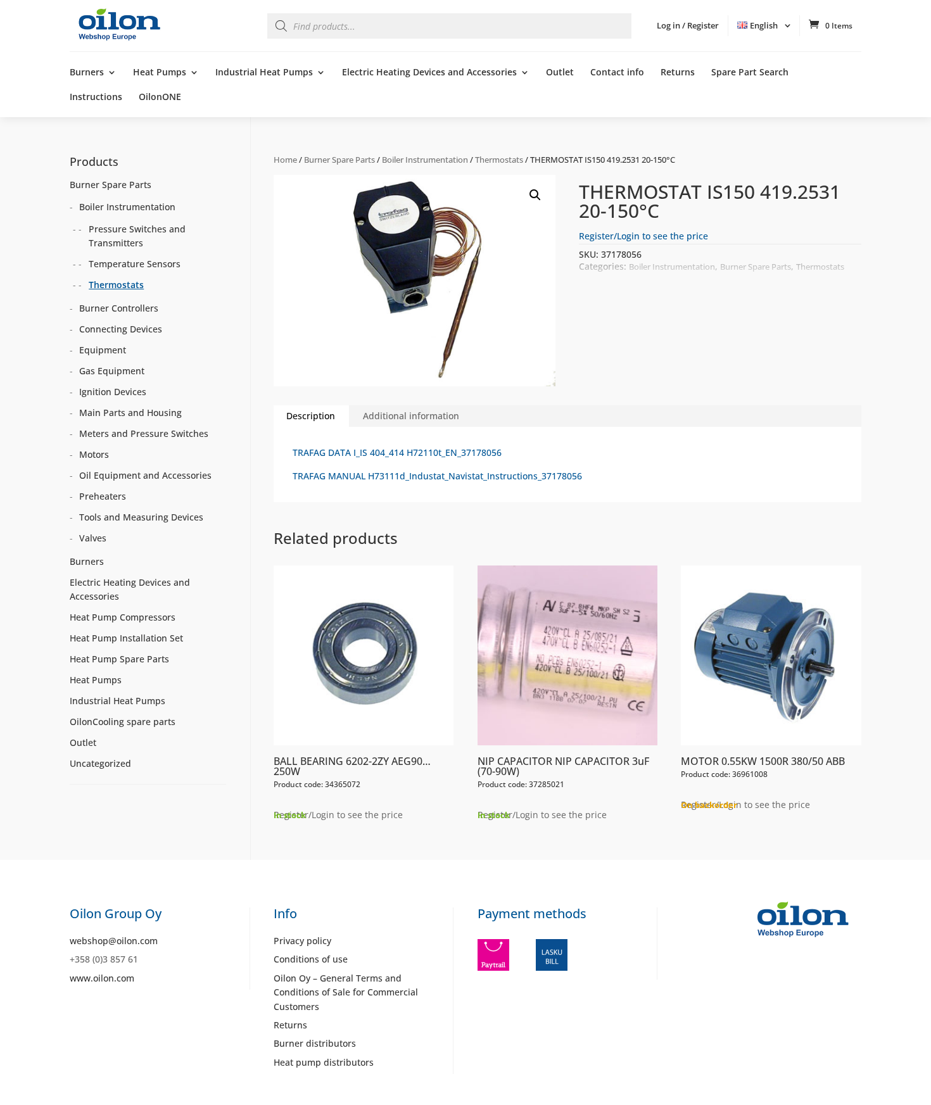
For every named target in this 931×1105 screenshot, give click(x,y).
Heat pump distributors (324, 1062)
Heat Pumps (159, 73)
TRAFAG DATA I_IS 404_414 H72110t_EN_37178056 (397, 452)
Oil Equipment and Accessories (145, 475)
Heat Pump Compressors (122, 617)
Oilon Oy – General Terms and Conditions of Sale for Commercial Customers (346, 992)
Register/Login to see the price (643, 236)
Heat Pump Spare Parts (119, 659)
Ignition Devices (112, 392)
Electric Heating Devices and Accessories (429, 73)
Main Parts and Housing (130, 413)
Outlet (560, 73)
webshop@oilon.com (114, 941)
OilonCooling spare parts (122, 722)
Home (285, 159)
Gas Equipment (111, 371)
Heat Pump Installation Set (126, 638)
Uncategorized (100, 763)
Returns (678, 73)
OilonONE (160, 97)
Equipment (102, 350)
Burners (87, 73)
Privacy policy (302, 941)
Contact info (617, 73)
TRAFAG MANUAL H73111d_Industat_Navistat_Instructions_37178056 (437, 476)
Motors (94, 454)
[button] (535, 195)
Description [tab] (310, 416)
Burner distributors (315, 1043)
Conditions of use (311, 959)
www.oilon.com (102, 978)
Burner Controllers (118, 308)
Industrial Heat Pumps (264, 73)
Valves (92, 538)
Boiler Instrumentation (425, 159)
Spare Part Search (749, 73)
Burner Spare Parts (339, 159)
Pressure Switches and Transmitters (137, 236)
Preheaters (102, 496)
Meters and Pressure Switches (143, 433)
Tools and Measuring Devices (141, 517)
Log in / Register (688, 25)
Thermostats (499, 159)
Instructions (96, 97)
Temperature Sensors (134, 264)
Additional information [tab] (411, 416)
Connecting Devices (120, 329)
